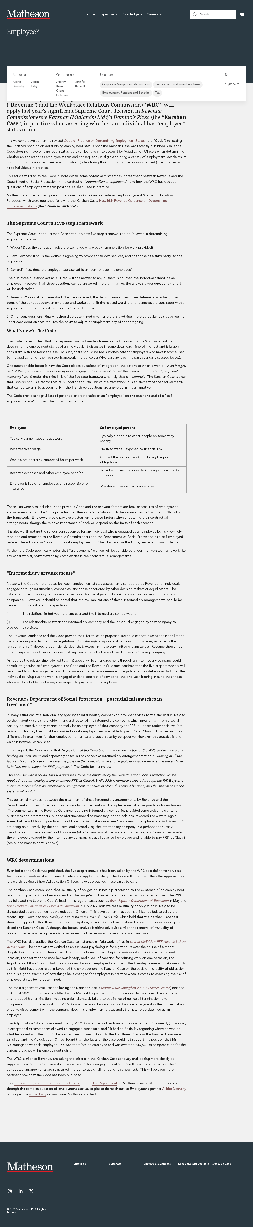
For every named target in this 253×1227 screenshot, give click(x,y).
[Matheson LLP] (28, 14)
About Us (80, 1163)
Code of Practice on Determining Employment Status (104, 141)
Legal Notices (221, 1163)
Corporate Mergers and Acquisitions (126, 84)
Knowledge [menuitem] (130, 14)
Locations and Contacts (193, 1163)
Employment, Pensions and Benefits (125, 92)
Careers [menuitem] (152, 14)
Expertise (115, 1163)
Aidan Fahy (35, 84)
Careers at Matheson (157, 1163)
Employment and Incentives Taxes (177, 84)
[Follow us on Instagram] (10, 1191)
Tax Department (104, 1083)
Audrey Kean (61, 84)
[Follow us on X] (31, 1191)
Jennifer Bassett (80, 84)
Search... (205, 14)
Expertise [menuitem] (106, 14)
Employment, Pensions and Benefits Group (47, 1083)
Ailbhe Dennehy (18, 84)
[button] (241, 14)
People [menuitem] (89, 14)
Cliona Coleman (62, 93)
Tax (157, 92)
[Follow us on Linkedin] (20, 1191)
